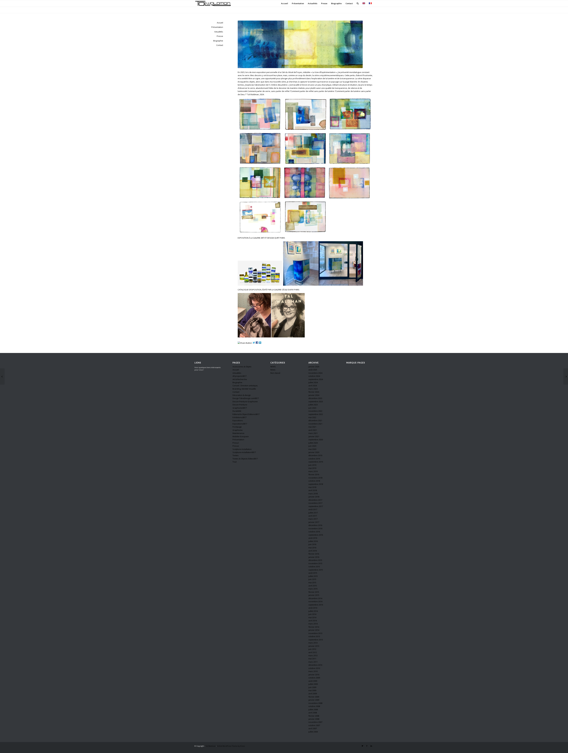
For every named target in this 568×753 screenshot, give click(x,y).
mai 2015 (312, 582)
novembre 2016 (315, 528)
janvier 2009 (313, 700)
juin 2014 (312, 614)
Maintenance (238, 433)
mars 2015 (313, 588)
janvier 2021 (313, 436)
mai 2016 (312, 547)
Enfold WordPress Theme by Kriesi (231, 746)
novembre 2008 (315, 703)
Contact (219, 45)
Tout (235, 461)
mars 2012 (313, 655)
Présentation (217, 27)
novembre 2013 (315, 633)
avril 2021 (312, 430)
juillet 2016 (313, 541)
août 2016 (312, 538)
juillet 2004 (313, 731)
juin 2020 (312, 446)
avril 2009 (312, 693)
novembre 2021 (315, 423)
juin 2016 (312, 544)
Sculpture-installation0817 (244, 452)
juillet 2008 (313, 709)
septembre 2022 (315, 414)
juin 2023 (312, 408)
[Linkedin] (371, 746)
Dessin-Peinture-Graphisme (245, 401)
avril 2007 (312, 728)
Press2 (236, 442)
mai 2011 (312, 658)
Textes (236, 455)
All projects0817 (239, 376)
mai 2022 (312, 417)
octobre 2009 (314, 677)
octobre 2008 (314, 706)
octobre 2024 (314, 376)
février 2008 (313, 716)
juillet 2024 (313, 382)
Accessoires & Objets (242, 366)
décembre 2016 (315, 525)
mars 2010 (313, 671)
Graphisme (238, 430)
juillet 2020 (313, 442)
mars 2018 (313, 493)
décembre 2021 (315, 420)
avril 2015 (312, 585)
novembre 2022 (315, 411)
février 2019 (313, 474)
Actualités (218, 31)
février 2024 (313, 392)
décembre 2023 (315, 398)
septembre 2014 (315, 604)
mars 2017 (313, 519)
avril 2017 (312, 515)
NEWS (273, 366)
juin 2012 (312, 649)
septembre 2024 (315, 379)
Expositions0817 (240, 423)
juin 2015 (312, 579)
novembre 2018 (315, 477)
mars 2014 (313, 623)
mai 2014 (312, 617)
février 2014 (313, 627)
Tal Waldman (210, 746)
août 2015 (312, 573)
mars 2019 (313, 471)
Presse (220, 36)
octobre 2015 (314, 566)
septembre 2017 (315, 506)
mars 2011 (313, 662)
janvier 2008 (313, 719)
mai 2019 (312, 468)
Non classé (275, 373)
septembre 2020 (315, 439)
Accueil (220, 22)
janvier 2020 (313, 452)
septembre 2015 (315, 569)
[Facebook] (367, 746)
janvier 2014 (313, 630)
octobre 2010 (314, 668)
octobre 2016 (314, 531)
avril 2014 (312, 620)
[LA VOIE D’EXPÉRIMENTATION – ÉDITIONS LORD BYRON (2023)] (565, 376)
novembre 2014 (315, 601)
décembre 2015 (315, 560)
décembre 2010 (315, 665)
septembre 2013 (315, 639)
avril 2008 (312, 712)
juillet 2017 (313, 512)
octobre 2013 (314, 636)
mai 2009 (312, 690)
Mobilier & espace (241, 436)
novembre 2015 (315, 563)
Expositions (238, 420)
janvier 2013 (313, 646)
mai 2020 (312, 449)
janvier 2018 (313, 496)
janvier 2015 (313, 595)
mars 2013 (313, 642)
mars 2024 (313, 388)
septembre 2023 (315, 401)
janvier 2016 (313, 557)
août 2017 (312, 509)
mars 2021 (313, 433)
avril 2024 (312, 385)
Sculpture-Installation (242, 449)
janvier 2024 (313, 395)
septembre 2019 (315, 461)
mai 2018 (312, 487)
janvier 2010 (313, 674)
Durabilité (237, 411)
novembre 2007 (315, 722)
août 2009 (312, 681)
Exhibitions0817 (239, 417)
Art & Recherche (240, 379)
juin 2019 (312, 465)
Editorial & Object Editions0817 (246, 414)
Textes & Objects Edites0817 (245, 458)
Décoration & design (242, 395)
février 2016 (313, 553)
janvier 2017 (313, 522)
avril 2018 (312, 490)
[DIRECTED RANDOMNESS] (2, 376)
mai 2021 (312, 426)
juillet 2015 (313, 576)
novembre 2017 (315, 503)
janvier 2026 (313, 366)
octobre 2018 (314, 481)
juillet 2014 (313, 611)
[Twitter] (362, 746)
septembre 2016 (315, 535)
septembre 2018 (315, 484)
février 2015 (313, 592)
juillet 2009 (313, 684)
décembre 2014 (315, 598)
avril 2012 (312, 652)
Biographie (218, 40)
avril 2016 (312, 550)
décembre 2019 (315, 455)
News (272, 369)
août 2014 (312, 607)
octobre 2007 (314, 725)
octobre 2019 (314, 458)
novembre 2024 (315, 373)
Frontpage (237, 426)
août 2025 (312, 369)
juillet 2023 (313, 404)
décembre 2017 (315, 500)
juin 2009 (312, 687)
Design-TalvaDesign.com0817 (246, 398)
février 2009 (313, 696)
